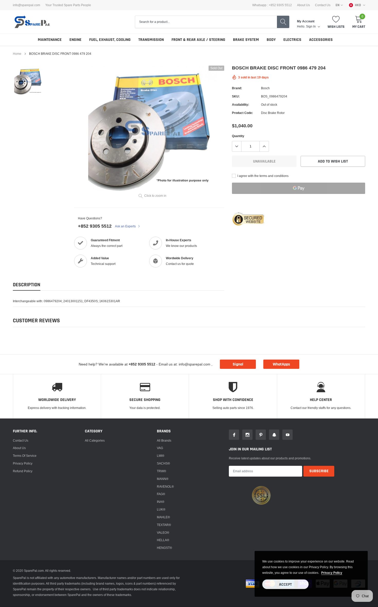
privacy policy (331, 573)
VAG (160, 448)
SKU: (236, 96)
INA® (160, 502)
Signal (238, 364)
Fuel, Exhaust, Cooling (110, 39)
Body (271, 39)
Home (17, 54)
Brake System (246, 39)
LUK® (161, 509)
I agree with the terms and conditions (263, 176)
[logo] (32, 21)
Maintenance (50, 39)
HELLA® (163, 540)
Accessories (321, 39)
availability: (240, 104)
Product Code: (242, 113)
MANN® (162, 479)
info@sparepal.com (26, 5)
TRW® (161, 471)
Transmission (151, 39)
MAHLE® (163, 517)
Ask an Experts (126, 226)
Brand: (237, 88)
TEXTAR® (164, 525)
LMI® (160, 456)
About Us (303, 5)
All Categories (95, 440)
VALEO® (163, 532)
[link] (28, 81)
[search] (283, 22)
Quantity (238, 136)
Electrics (292, 39)
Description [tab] (26, 285)
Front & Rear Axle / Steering (198, 39)
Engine (75, 39)
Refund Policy (22, 471)
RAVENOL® (165, 486)
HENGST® (164, 548)
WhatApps (281, 364)
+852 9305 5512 (95, 226)
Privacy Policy (22, 463)
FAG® (161, 494)
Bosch (265, 88)
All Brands (164, 440)
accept (285, 584)
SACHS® (163, 463)
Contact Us (322, 5)
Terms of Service (25, 456)
